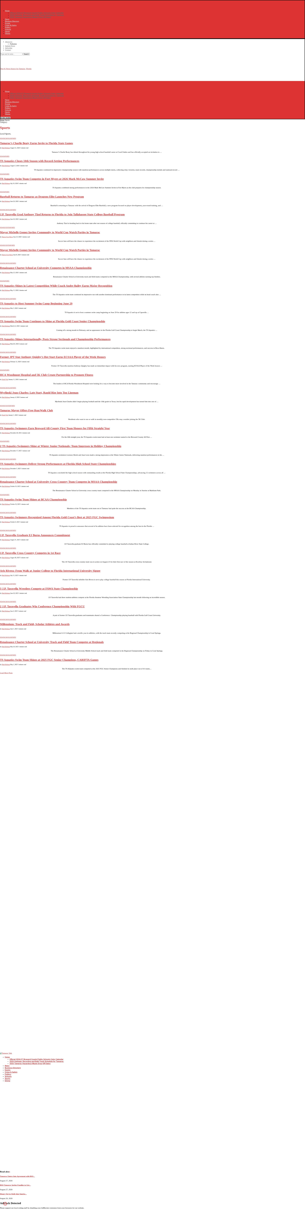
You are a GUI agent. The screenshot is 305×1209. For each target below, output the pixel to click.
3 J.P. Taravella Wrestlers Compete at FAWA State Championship (39, 588)
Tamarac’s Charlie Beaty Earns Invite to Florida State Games (36, 143)
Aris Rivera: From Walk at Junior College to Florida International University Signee (50, 570)
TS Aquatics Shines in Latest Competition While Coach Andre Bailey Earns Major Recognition (56, 285)
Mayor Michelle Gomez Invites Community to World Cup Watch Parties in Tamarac (50, 232)
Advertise (8, 48)
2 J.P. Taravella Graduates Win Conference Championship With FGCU (42, 606)
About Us (8, 42)
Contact (8, 50)
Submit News (10, 46)
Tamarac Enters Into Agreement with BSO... (17, 1176)
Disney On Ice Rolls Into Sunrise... (13, 1194)
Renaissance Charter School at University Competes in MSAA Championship (46, 267)
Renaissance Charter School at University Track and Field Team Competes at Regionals (52, 642)
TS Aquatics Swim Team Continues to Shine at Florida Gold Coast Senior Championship (52, 321)
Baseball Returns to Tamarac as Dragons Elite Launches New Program (42, 196)
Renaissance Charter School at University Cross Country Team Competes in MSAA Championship (58, 481)
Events (7, 23)
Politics (7, 27)
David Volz (5, 379)
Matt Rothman (6, 148)
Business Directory (12, 21)
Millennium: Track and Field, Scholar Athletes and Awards (35, 624)
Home (7, 11)
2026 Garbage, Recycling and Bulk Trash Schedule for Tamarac (37, 15)
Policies (13, 44)
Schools (8, 29)
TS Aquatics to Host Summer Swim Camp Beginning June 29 (36, 303)
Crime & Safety (11, 25)
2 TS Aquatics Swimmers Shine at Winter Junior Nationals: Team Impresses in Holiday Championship (60, 446)
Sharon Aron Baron (7, 237)
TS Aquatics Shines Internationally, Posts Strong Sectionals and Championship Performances (55, 339)
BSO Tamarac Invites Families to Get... (15, 1185)
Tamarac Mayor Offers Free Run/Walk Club (26, 410)
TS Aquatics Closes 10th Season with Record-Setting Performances (39, 160)
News (7, 19)
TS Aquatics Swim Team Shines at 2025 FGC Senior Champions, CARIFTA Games (49, 659)
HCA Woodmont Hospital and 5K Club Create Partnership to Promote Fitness (46, 374)
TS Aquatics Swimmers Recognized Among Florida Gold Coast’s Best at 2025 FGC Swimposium (57, 517)
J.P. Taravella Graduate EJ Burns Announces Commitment (35, 535)
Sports (7, 31)
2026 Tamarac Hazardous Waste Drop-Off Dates (30, 17)
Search (26, 54)
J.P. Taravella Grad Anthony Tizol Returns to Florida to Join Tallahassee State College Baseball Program (62, 214)
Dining (7, 33)
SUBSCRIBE (5, 37)
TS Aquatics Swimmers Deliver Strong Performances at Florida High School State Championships (58, 463)
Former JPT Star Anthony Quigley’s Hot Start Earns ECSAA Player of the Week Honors (53, 356)
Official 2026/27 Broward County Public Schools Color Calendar (37, 13)
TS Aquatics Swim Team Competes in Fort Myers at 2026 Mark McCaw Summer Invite (52, 178)
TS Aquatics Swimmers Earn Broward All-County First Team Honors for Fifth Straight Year (55, 428)
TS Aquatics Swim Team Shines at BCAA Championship (33, 499)
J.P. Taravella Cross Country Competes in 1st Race (30, 552)
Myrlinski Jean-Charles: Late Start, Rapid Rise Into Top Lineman (39, 392)
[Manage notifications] (5, 1204)
